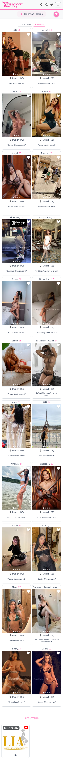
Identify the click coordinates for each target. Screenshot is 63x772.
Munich (40, 24)
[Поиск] (46, 4)
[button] (13, 74)
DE (21, 78)
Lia (15, 755)
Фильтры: (26, 24)
